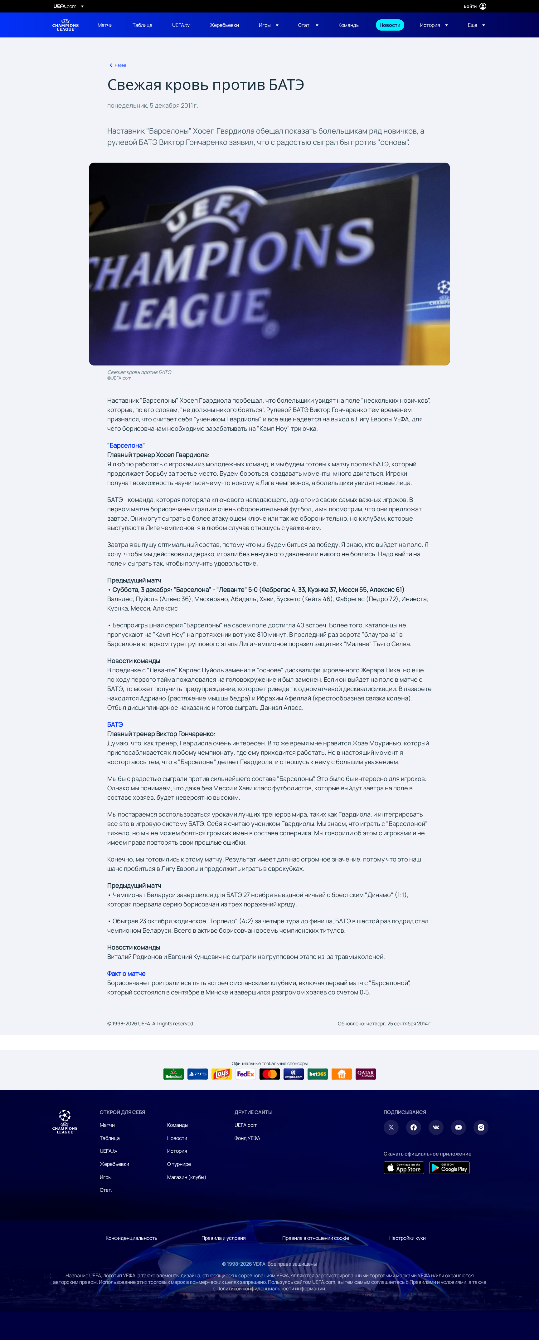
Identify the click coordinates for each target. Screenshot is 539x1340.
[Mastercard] (270, 1074)
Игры (106, 1177)
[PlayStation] (197, 1074)
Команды (177, 1125)
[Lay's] (221, 1074)
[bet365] (318, 1074)
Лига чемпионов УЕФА (65, 25)
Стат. (106, 1189)
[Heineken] (173, 1074)
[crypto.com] (294, 1074)
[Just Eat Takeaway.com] (342, 1074)
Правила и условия (224, 1237)
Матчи (107, 1125)
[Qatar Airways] (366, 1074)
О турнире (179, 1164)
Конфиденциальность (132, 1237)
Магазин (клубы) (186, 1177)
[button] (269, 25)
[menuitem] (107, 25)
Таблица (110, 1138)
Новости (177, 1138)
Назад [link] (120, 65)
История (177, 1150)
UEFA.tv (108, 1150)
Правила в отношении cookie (315, 1237)
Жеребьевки (114, 1164)
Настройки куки (407, 1237)
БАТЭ (115, 724)
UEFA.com (246, 1125)
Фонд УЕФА (247, 1138)
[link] (105, 25)
